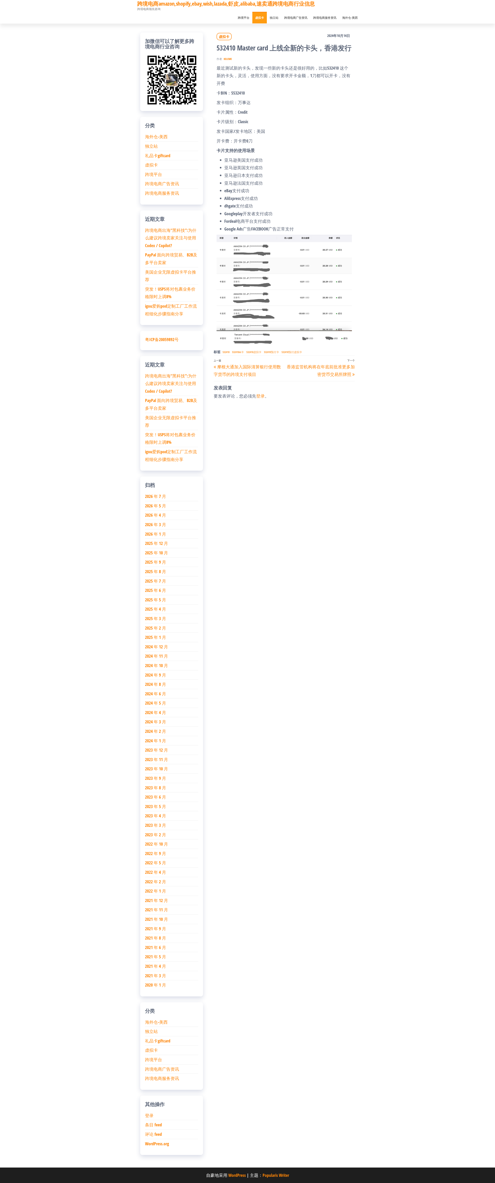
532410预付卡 (271, 352)
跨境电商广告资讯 (295, 18)
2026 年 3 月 (155, 524)
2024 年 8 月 (155, 684)
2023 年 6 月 (155, 797)
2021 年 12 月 (156, 900)
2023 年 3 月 (155, 825)
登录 (260, 396)
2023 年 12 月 (156, 750)
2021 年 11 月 (156, 909)
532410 (226, 352)
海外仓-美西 (350, 18)
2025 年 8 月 (155, 571)
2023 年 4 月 (155, 816)
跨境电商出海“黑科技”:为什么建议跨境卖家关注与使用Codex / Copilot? (170, 237)
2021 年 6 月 (155, 947)
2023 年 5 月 (155, 806)
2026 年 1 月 (155, 534)
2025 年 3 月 (155, 618)
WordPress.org (157, 1143)
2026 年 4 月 (155, 515)
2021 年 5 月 (155, 956)
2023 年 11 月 (156, 759)
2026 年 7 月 (155, 496)
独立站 (274, 18)
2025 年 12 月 (156, 543)
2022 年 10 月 (156, 844)
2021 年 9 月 (155, 928)
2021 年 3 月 (155, 975)
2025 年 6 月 (155, 590)
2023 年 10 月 (156, 769)
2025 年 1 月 (155, 637)
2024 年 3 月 (155, 722)
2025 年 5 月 (155, 600)
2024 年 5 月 (155, 703)
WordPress (237, 1175)
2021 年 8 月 (155, 938)
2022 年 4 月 (155, 872)
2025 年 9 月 (155, 562)
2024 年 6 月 (155, 693)
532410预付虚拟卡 (292, 352)
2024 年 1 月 (155, 740)
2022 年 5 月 (155, 862)
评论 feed (153, 1134)
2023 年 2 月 (155, 834)
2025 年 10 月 (156, 553)
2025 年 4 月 (155, 609)
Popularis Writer (276, 1175)
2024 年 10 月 (156, 665)
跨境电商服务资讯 (324, 18)
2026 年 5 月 (155, 506)
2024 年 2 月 (155, 731)
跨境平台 (243, 18)
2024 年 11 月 (156, 656)
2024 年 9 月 (155, 675)
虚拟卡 (259, 18)
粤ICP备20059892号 (162, 339)
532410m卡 (238, 352)
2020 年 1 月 (155, 985)
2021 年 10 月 (156, 919)
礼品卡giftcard (157, 155)
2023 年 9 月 (155, 778)
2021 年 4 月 (155, 966)
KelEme (228, 59)
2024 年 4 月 (155, 712)
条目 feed (153, 1125)
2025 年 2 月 (155, 628)
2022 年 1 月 (155, 891)
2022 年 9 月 (155, 853)
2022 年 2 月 (155, 881)
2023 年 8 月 (155, 787)
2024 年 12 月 (156, 647)
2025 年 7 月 (155, 581)
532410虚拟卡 (253, 352)
